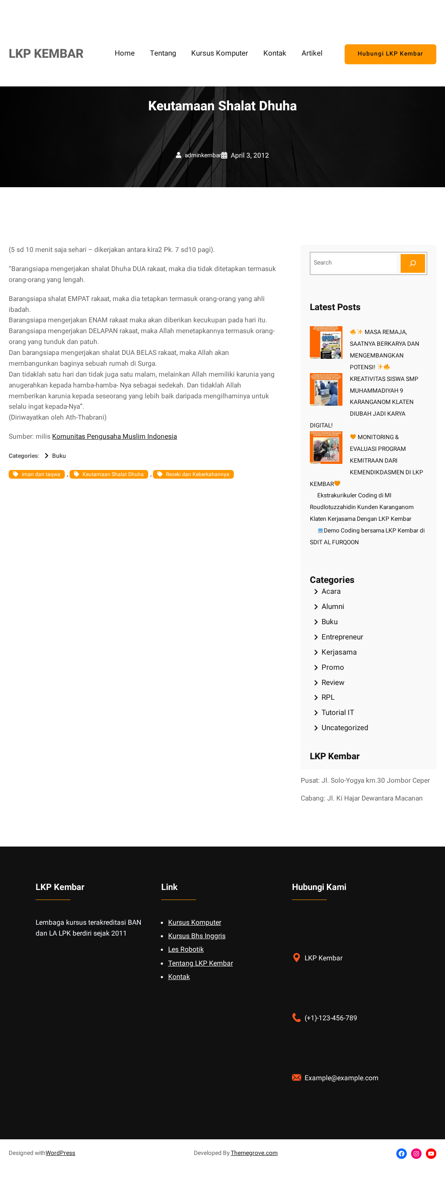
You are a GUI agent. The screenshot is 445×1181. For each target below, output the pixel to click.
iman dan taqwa (41, 474)
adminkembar (203, 155)
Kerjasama (339, 652)
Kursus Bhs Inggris (197, 936)
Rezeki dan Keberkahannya (197, 474)
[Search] (413, 263)
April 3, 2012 (250, 156)
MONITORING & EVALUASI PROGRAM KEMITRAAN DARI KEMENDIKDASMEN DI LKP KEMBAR (366, 461)
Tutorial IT (338, 712)
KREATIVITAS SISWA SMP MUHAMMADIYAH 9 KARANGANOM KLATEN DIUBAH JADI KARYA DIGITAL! (364, 402)
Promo (333, 667)
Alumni (333, 606)
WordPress (60, 1153)
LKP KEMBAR (46, 54)
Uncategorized (345, 727)
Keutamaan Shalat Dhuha (113, 474)
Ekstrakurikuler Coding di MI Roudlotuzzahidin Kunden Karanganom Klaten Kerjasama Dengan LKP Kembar (362, 507)
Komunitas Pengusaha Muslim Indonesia (114, 437)
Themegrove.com (254, 1153)
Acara (331, 591)
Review (333, 682)
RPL (328, 697)
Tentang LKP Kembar (200, 964)
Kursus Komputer (194, 923)
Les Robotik (186, 950)
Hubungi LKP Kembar (390, 54)
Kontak (179, 977)
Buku (59, 456)
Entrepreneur (342, 637)
